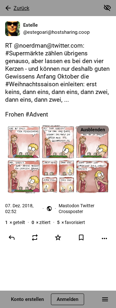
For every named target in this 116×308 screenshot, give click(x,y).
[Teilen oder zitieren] (35, 237)
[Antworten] (11, 237)
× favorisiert (71, 222)
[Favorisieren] (58, 237)
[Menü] (105, 299)
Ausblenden (93, 129)
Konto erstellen (27, 299)
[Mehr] (104, 238)
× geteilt (15, 222)
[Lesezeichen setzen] (81, 237)
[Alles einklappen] (107, 7)
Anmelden (67, 299)
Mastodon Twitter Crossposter (76, 208)
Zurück (21, 8)
